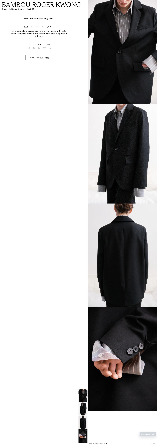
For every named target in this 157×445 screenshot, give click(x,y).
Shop (4, 9)
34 (29, 47)
